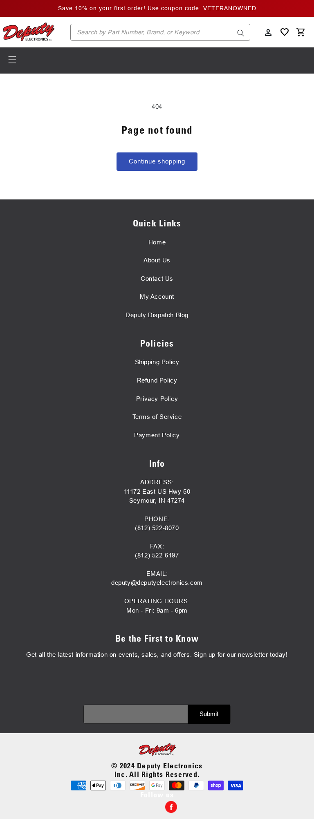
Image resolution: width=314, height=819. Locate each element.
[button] (12, 59)
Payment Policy (156, 435)
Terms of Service (157, 416)
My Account (157, 296)
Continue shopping (157, 161)
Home (157, 242)
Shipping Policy (157, 361)
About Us (157, 260)
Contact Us (157, 278)
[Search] (241, 33)
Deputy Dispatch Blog (157, 314)
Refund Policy (157, 380)
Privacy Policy (157, 398)
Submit (209, 713)
